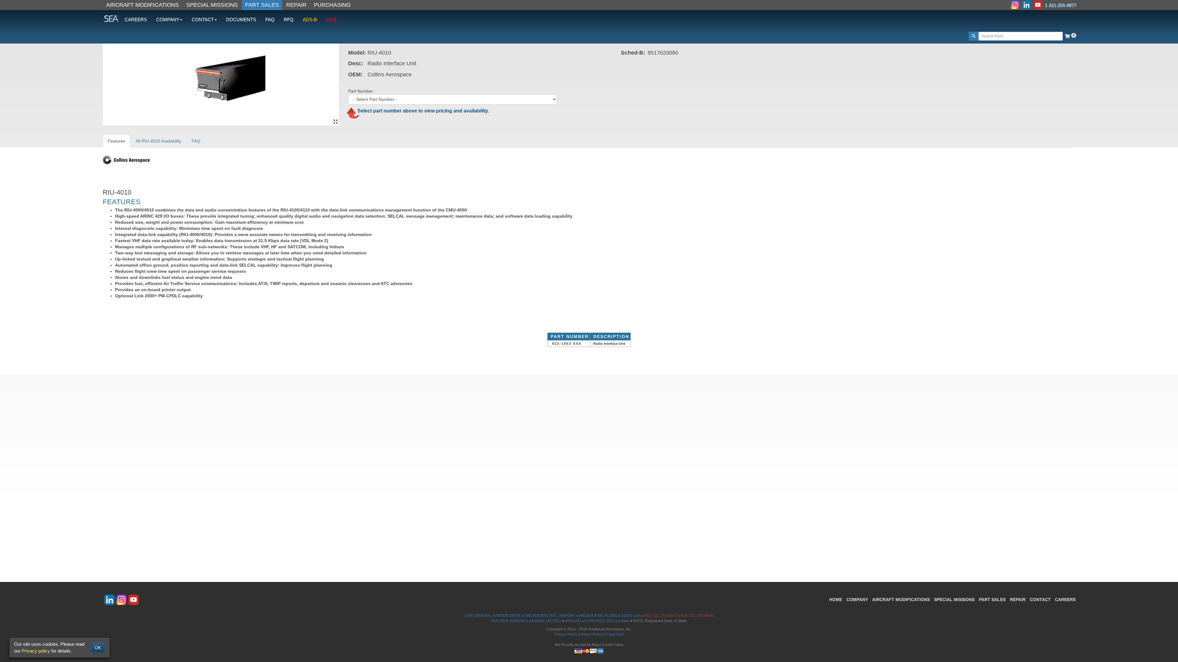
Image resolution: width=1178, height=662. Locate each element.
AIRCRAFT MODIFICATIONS (142, 5)
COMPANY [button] (167, 19)
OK (98, 647)
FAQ (270, 19)
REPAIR (296, 5)
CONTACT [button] (203, 19)
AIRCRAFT (901, 599)
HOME (835, 599)
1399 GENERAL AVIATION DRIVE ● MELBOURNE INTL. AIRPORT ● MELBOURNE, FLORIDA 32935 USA (552, 616)
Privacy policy (36, 650)
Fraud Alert (615, 634)
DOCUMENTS (241, 19)
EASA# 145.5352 (546, 621)
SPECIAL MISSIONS (212, 5)
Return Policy (591, 634)
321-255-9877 (665, 616)
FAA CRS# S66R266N (509, 621)
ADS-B (310, 19)
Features (116, 141)
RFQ (289, 19)
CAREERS (136, 19)
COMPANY (857, 599)
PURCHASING (332, 5)
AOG (331, 19)
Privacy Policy (566, 634)
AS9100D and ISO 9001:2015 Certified (597, 621)
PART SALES (262, 5)
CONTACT (1040, 599)
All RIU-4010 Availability (158, 141)
